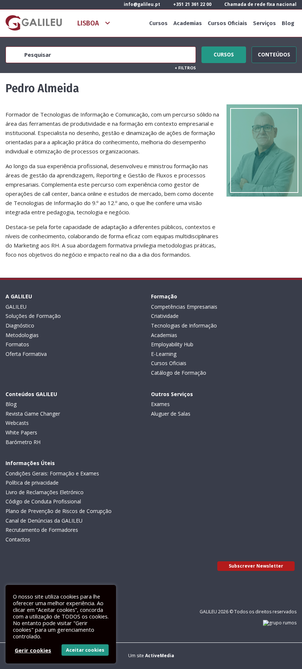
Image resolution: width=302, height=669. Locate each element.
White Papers (21, 432)
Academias (187, 23)
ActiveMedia (159, 655)
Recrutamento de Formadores (42, 529)
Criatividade (165, 315)
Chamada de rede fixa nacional (259, 4)
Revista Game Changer (33, 413)
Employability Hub (172, 344)
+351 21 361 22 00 (191, 4)
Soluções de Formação (33, 315)
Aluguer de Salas (170, 413)
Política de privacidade (32, 482)
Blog (288, 23)
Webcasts (17, 422)
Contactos (18, 539)
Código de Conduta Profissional (43, 501)
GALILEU (16, 306)
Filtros (185, 67)
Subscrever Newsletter (256, 566)
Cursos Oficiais (227, 23)
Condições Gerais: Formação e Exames (52, 473)
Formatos (17, 344)
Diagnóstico (20, 325)
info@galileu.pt (141, 4)
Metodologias (22, 335)
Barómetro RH (23, 442)
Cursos (158, 23)
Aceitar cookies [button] (85, 650)
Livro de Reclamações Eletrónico (45, 492)
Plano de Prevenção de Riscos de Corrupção (59, 510)
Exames (160, 404)
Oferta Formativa (26, 353)
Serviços (264, 23)
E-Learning (163, 353)
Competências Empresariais (184, 306)
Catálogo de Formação (178, 372)
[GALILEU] (34, 23)
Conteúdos (274, 53)
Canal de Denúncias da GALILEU (44, 520)
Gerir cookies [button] (33, 650)
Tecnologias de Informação (184, 325)
